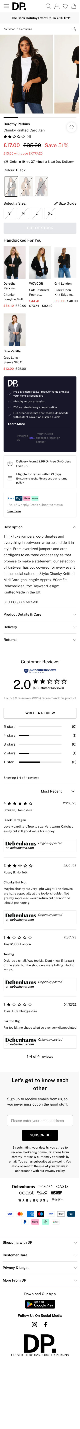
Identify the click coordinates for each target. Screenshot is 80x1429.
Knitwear (9, 29)
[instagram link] (34, 1324)
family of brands (53, 1157)
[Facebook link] (45, 1324)
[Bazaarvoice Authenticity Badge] (40, 671)
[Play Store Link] (40, 1304)
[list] (40, 76)
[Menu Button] (6, 6)
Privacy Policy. (55, 1171)
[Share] (74, 29)
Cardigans (25, 29)
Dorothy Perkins (17, 124)
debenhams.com (22, 848)
